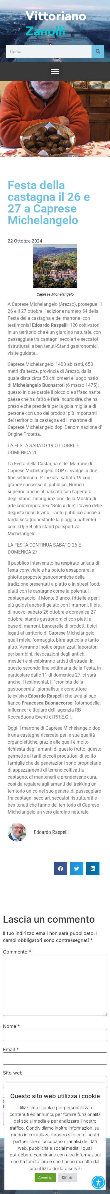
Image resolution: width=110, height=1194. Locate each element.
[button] (55, 71)
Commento (17, 951)
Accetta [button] (45, 1177)
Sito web (13, 1072)
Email (11, 1049)
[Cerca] (98, 51)
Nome (11, 1026)
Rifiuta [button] (67, 1177)
